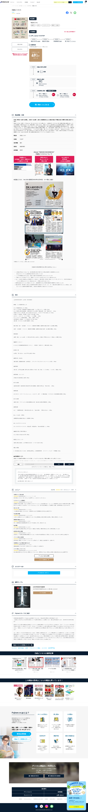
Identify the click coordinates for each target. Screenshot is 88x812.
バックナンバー (45, 25)
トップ (13, 5)
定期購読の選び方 (51, 90)
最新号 (32, 25)
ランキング (32, 2)
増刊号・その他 (55, 25)
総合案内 (44, 788)
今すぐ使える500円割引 (69, 31)
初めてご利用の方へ (21, 739)
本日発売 (26, 2)
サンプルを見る (43, 592)
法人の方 (38, 2)
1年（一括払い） (43, 95)
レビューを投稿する (43, 559)
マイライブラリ (19, 2)
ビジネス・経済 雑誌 (18, 5)
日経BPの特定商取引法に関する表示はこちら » (44, 267)
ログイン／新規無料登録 (78, 2)
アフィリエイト (28, 792)
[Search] (70, 2)
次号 (38, 25)
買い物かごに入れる (42, 104)
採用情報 (60, 792)
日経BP (13, 12)
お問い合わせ (60, 795)
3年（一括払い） (64, 95)
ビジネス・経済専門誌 (27, 5)
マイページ (12, 2)
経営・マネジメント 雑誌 (33, 648)
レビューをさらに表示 (44, 555)
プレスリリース (28, 795)
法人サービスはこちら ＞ (17, 742)
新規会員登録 (21, 734)
